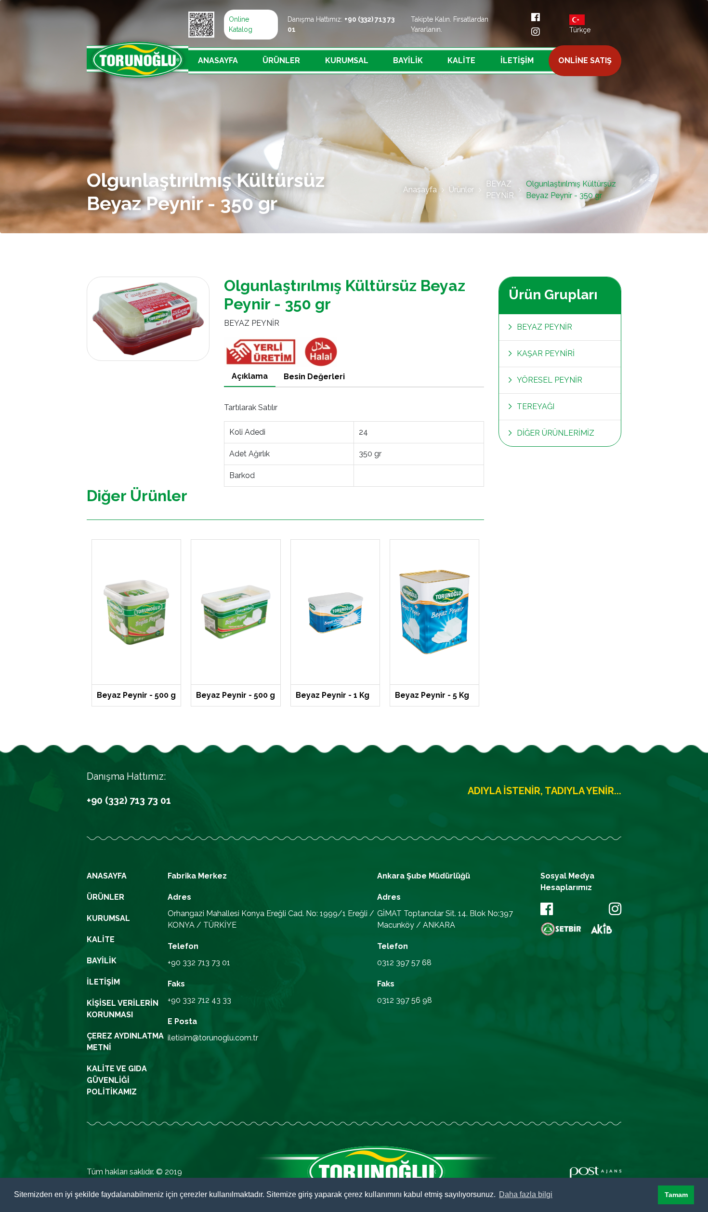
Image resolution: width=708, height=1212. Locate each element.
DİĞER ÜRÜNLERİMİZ (555, 433)
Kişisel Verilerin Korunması (122, 1009)
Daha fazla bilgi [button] (525, 1194)
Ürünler (281, 60)
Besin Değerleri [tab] (314, 376)
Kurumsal (346, 60)
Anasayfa (218, 60)
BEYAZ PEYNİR (500, 189)
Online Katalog (240, 24)
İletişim (517, 60)
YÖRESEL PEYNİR (549, 380)
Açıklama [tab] (250, 376)
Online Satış (585, 60)
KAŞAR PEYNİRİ (546, 353)
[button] (648, 1195)
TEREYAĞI (535, 406)
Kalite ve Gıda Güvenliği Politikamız (117, 1080)
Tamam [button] (676, 1195)
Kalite (461, 60)
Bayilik (408, 60)
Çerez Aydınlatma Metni (125, 1041)
